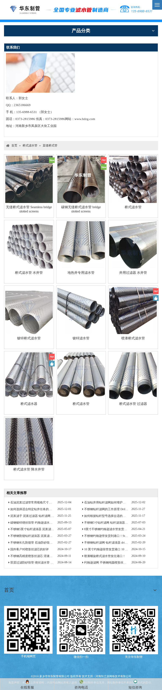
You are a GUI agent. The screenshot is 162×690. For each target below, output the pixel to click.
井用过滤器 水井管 (133, 272)
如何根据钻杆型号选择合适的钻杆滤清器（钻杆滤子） (119, 516)
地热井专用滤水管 (81, 272)
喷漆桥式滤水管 (133, 338)
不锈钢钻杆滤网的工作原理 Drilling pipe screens (114, 509)
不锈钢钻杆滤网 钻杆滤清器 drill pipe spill (111, 542)
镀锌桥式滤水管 (29, 338)
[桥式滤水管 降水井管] (29, 441)
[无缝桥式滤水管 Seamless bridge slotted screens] (29, 179)
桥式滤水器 (28, 404)
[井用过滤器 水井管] (133, 244)
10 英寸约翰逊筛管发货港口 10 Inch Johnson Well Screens (120, 549)
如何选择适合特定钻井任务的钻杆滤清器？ (38, 509)
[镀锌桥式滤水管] (29, 310)
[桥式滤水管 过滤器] (133, 375)
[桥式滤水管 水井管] (29, 244)
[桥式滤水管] (133, 179)
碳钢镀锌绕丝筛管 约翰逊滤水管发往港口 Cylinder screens (47, 522)
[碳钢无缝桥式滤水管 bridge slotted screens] (81, 179)
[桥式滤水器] (29, 375)
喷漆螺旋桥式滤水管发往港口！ (105, 556)
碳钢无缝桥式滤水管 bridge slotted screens (81, 209)
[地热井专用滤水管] (81, 244)
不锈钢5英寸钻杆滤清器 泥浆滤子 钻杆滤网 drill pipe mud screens (52, 529)
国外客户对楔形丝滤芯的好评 (29, 549)
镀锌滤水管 (81, 338)
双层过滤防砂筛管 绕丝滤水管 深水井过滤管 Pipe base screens (49, 562)
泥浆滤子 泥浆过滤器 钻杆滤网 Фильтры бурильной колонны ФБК (52, 516)
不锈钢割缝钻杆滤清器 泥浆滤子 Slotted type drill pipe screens (49, 535)
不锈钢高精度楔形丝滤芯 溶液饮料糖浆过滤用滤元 (43, 556)
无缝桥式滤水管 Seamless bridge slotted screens (29, 209)
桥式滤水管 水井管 (29, 272)
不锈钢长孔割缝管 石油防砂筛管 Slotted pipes (39, 542)
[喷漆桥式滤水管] (133, 310)
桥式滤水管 (133, 207)
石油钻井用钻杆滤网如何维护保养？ (107, 502)
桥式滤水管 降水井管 (29, 469)
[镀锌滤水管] (81, 310)
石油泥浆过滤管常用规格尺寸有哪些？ (35, 502)
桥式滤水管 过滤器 (133, 404)
